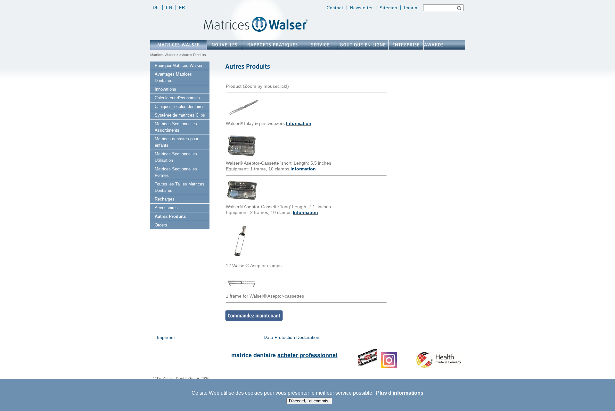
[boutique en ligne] (254, 319)
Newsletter (361, 7)
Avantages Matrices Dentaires (173, 77)
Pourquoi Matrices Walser (178, 65)
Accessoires (166, 207)
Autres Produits (170, 216)
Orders (161, 225)
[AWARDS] (433, 45)
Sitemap (388, 7)
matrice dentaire (284, 355)
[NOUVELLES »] (224, 45)
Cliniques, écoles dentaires (180, 106)
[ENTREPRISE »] (406, 45)
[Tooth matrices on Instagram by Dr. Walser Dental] (389, 366)
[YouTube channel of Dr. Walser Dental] (367, 364)
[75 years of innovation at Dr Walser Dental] (452, 18)
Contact (335, 7)
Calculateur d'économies (177, 97)
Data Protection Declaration (291, 337)
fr (182, 7)
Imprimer (166, 337)
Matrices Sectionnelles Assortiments (176, 127)
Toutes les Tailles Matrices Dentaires (179, 187)
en (169, 7)
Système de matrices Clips (180, 115)
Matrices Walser (163, 55)
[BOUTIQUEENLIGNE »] (363, 45)
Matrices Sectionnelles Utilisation (176, 157)
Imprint (411, 7)
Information (298, 123)
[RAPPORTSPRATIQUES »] (272, 45)
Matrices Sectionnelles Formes (176, 172)
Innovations (165, 89)
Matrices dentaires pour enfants (176, 142)
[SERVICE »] (320, 45)
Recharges (165, 199)
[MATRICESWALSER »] (178, 45)
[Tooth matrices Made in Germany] (438, 366)
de (156, 7)
